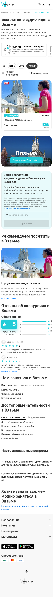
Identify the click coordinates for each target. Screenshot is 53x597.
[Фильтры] (4, 66)
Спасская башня (9, 438)
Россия (16, 12)
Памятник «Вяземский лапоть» (17, 434)
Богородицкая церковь (13, 430)
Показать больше (8, 299)
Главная (4, 12)
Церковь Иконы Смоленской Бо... (18, 426)
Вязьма (27, 12)
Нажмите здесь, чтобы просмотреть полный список (24, 507)
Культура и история (11, 398)
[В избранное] (48, 83)
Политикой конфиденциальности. (17, 208)
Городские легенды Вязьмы (20, 283)
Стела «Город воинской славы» (17, 422)
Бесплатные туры (42, 12)
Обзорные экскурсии (12, 394)
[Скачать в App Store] (9, 547)
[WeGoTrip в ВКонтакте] (26, 571)
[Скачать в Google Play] (26, 547)
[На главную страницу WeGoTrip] (6, 4)
